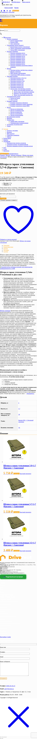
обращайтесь (30, 393)
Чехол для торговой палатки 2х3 (23, 95)
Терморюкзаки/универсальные (19, 123)
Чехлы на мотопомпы (16, 115)
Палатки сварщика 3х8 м (17, 61)
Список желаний (8, 7)
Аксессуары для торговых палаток (20, 89)
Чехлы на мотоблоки (16, 113)
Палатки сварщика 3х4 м (17, 57)
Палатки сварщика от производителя (20, 146)
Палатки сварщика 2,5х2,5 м (18, 54)
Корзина (16, 7)
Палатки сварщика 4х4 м (17, 62)
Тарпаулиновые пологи (7, 597)
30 (19, 414)
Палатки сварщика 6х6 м (17, 64)
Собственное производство (9, 601)
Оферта (9, 136)
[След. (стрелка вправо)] (2, 738)
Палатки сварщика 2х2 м (17, 53)
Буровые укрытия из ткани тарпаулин (21, 104)
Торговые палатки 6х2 (16, 87)
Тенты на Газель (15, 98)
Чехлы (9, 107)
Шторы (9, 68)
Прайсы (5, 140)
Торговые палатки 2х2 (16, 79)
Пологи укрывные (12, 39)
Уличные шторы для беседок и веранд (21, 70)
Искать (2, 30)
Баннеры (9, 118)
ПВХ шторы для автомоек (18, 73)
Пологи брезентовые (16, 40)
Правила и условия (6, 621)
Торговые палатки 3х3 (16, 84)
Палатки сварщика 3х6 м (17, 59)
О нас (5, 149)
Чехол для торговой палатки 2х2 (23, 90)
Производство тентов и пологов (16, 143)
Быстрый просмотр (25, 473)
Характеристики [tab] (8, 247)
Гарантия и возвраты (13, 135)
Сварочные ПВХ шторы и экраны (20, 75)
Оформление (4, 613)
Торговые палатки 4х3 (16, 85)
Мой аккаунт (15, 10)
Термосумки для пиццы (17, 121)
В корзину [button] (16, 473)
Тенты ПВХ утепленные (17, 50)
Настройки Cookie (5, 637)
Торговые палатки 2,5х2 (17, 81)
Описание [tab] (6, 245)
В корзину (3, 198)
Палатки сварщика (12, 51)
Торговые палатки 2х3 (16, 82)
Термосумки (10, 120)
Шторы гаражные (15, 71)
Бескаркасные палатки (13, 116)
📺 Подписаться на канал (13, 577)
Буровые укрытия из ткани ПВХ (20, 106)
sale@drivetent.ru (9, 689)
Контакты (6, 150)
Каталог (5, 129)
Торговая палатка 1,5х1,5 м (18, 78)
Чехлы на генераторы (16, 109)
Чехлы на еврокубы (16, 112)
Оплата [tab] (5, 248)
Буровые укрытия (12, 101)
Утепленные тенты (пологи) (15, 45)
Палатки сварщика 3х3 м (17, 56)
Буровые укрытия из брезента (19, 102)
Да (19, 427)
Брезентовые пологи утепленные (20, 47)
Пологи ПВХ (14, 42)
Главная (2, 155)
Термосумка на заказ (6, 594)
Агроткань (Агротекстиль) (15, 124)
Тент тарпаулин (14, 43)
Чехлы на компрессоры (17, 110)
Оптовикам (6, 141)
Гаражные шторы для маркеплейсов (17, 144)
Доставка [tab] (6, 250)
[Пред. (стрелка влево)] (0, 738)
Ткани (9, 126)
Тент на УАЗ (14, 99)
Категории (8, 37)
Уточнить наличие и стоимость (9, 200)
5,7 (19, 408)
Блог (4, 147)
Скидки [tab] (5, 251)
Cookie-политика (5, 625)
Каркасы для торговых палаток (23, 93)
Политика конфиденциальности (10, 623)
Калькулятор (7, 138)
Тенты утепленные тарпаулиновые (20, 48)
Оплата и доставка (12, 130)
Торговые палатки (12, 76)
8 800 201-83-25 (10, 686)
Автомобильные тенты (13, 96)
